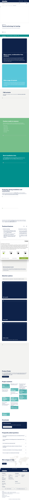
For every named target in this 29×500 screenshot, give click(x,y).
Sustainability (16, 476)
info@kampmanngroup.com (21, 488)
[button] (26, 3)
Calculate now (14, 468)
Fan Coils (3, 475)
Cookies (3, 494)
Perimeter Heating (11, 478)
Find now (4, 463)
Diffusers (3, 477)
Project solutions (10, 35)
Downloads (15, 35)
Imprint (3, 491)
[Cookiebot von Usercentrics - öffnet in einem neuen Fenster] (25, 241)
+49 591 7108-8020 (8, 488)
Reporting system (4, 495)
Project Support (4, 483)
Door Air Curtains (4, 478)
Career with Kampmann (17, 483)
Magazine (23, 476)
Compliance (3, 497)
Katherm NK (4, 35)
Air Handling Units (11, 477)
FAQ (18, 35)
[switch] (11, 253)
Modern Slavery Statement (6, 496)
